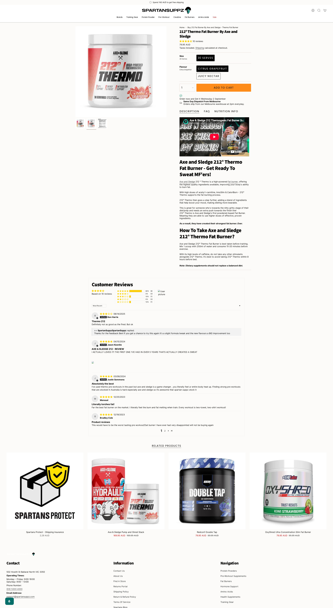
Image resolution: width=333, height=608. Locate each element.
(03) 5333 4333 (14, 589)
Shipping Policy (121, 591)
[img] (106, 314)
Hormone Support (229, 586)
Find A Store (119, 581)
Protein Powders (228, 571)
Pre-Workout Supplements (233, 576)
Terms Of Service (121, 602)
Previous (75, 71)
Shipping (199, 48)
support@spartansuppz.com (21, 596)
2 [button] (165, 431)
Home (182, 27)
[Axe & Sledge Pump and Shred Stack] (126, 491)
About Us (118, 576)
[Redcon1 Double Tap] (207, 491)
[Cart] (325, 10)
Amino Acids (226, 591)
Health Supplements (230, 597)
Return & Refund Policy (124, 597)
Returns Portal (120, 586)
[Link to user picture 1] (93, 362)
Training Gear (227, 602)
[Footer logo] (21, 554)
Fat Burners (226, 581)
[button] (119, 17)
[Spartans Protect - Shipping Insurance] (45, 491)
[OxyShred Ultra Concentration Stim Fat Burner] (288, 491)
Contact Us (119, 571)
